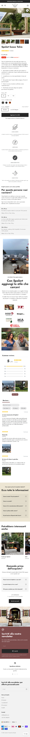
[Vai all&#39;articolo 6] (27, 42)
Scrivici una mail (15, 601)
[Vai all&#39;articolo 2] (8, 42)
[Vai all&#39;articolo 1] (3, 42)
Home (2, 697)
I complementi (4, 702)
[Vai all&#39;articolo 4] (17, 42)
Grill (26, 556)
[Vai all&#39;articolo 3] (13, 42)
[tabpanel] (15, 440)
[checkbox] (23, 408)
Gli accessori (4, 705)
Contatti (3, 707)
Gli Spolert (3, 700)
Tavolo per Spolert (5, 556)
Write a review (15, 394)
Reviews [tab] (6, 400)
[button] (15, 366)
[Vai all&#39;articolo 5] (22, 42)
